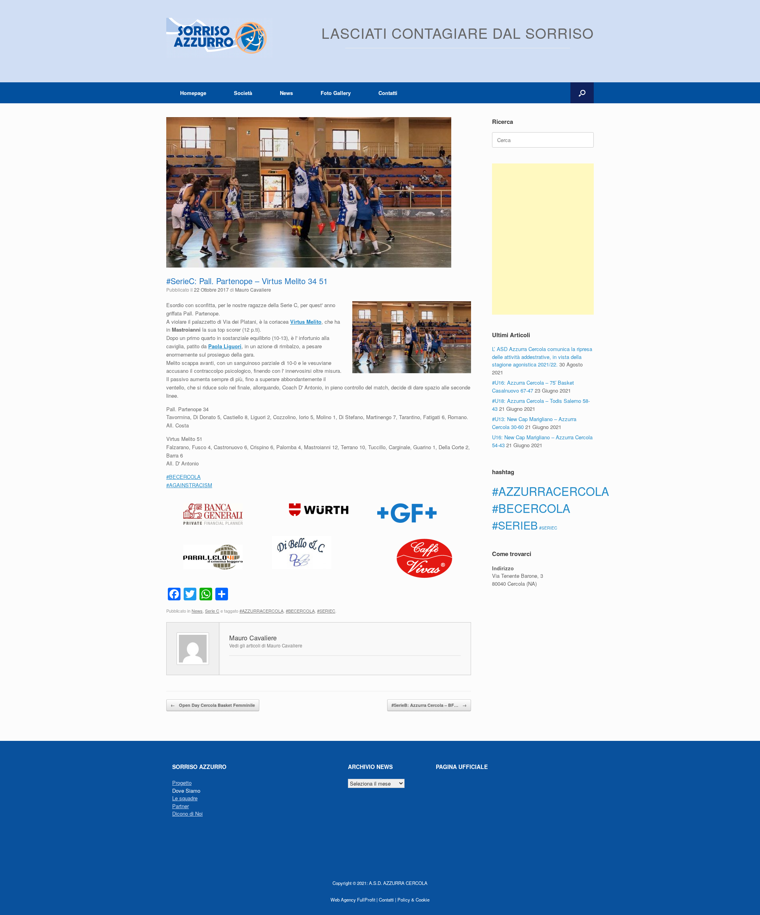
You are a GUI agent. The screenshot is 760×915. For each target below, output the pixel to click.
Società (243, 93)
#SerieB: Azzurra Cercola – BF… (429, 705)
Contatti (387, 93)
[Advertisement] (543, 239)
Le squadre (185, 798)
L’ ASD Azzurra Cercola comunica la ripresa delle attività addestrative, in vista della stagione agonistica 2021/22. (542, 356)
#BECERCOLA (300, 610)
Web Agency (343, 899)
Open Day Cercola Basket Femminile (213, 705)
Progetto (182, 782)
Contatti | (387, 899)
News (286, 93)
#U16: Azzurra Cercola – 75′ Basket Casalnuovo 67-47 (533, 386)
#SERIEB (515, 525)
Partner (180, 806)
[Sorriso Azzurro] (219, 38)
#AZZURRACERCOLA (261, 610)
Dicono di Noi (187, 813)
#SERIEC (326, 610)
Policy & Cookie (413, 899)
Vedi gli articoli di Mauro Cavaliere (265, 645)
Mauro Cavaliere (253, 289)
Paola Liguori (224, 346)
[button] (582, 92)
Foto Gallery (336, 93)
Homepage (193, 93)
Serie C (212, 610)
